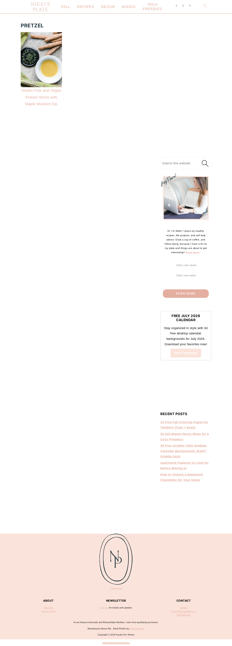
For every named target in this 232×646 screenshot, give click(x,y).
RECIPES (85, 7)
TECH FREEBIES (152, 6)
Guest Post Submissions (184, 611)
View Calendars (186, 353)
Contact (184, 608)
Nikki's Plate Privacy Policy (116, 643)
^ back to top (116, 588)
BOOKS (129, 7)
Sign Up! (104, 608)
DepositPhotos (137, 628)
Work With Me (184, 615)
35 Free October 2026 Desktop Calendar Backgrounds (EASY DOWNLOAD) (183, 451)
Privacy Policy (48, 611)
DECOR (108, 7)
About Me (48, 608)
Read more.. (193, 252)
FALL (65, 7)
